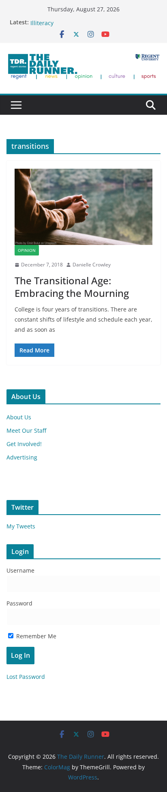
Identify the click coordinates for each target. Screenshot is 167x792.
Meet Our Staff (26, 430)
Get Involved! (24, 444)
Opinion (27, 250)
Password (19, 603)
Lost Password (25, 676)
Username (20, 570)
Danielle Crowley (92, 264)
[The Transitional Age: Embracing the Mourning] (83, 207)
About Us (18, 417)
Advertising (21, 457)
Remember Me (35, 636)
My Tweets (20, 526)
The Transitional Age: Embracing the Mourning (72, 287)
